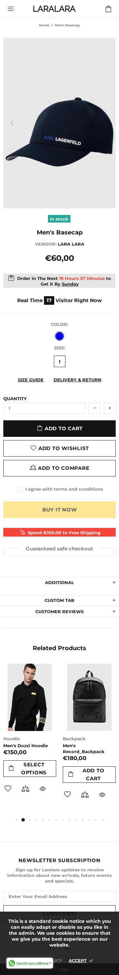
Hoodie (11, 738)
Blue (59, 336)
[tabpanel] (30, 737)
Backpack (74, 738)
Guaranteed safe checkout (59, 548)
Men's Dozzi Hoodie (25, 745)
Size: (59, 347)
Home (44, 25)
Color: (59, 324)
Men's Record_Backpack (83, 748)
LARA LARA (54, 9)
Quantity (15, 398)
